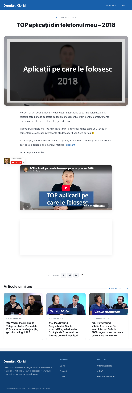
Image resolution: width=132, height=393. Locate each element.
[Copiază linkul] (82, 275)
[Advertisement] (66, 237)
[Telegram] (69, 275)
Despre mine (110, 5)
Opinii (62, 365)
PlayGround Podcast (106, 376)
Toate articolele (117, 288)
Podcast (63, 371)
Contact (123, 5)
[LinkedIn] (76, 275)
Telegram (70, 144)
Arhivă (100, 371)
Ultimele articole (104, 365)
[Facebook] (63, 275)
